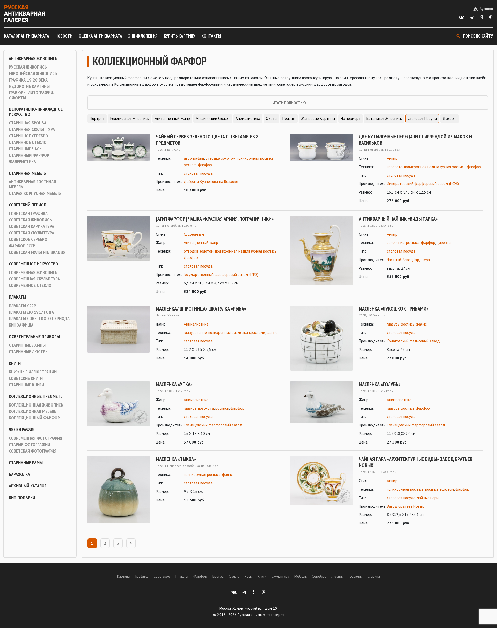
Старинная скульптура (32, 129)
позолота (395, 166)
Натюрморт (351, 118)
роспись (413, 242)
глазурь (393, 324)
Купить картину (179, 36)
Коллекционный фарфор (34, 417)
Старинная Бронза (27, 122)
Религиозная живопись (129, 118)
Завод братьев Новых (405, 506)
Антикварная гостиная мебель (32, 184)
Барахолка (19, 474)
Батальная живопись (384, 118)
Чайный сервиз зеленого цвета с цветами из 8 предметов (207, 140)
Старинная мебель (27, 173)
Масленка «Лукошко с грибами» (393, 309)
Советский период (28, 205)
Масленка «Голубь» (379, 384)
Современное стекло (30, 285)
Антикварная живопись (33, 58)
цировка (444, 242)
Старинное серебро (28, 135)
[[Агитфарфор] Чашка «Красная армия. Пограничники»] (118, 255)
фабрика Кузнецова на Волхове (211, 181)
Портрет (97, 118)
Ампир (392, 158)
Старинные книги (26, 384)
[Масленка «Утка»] (118, 413)
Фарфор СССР (22, 245)
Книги (15, 363)
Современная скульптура (34, 279)
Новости (63, 36)
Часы (248, 576)
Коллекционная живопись (36, 405)
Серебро (319, 576)
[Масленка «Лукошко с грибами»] (321, 338)
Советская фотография (32, 451)
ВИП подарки (22, 497)
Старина (374, 576)
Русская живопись (28, 67)
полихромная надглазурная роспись (434, 166)
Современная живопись (33, 272)
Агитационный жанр (172, 118)
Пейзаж (288, 118)
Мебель (300, 576)
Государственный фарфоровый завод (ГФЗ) (221, 274)
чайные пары (428, 497)
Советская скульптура (31, 232)
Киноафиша (21, 325)
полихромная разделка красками (236, 332)
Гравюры (355, 576)
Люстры (337, 576)
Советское (162, 576)
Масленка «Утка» (174, 384)
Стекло (234, 576)
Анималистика (248, 118)
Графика (141, 576)
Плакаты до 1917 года (31, 312)
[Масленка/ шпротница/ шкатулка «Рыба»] (118, 333)
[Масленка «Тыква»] (118, 489)
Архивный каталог (27, 486)
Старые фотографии (29, 444)
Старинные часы (25, 148)
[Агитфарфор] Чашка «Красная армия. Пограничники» (215, 219)
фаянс (272, 332)
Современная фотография (35, 438)
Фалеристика (22, 161)
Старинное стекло (28, 142)
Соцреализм (194, 234)
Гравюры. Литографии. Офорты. (31, 95)
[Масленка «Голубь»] (321, 413)
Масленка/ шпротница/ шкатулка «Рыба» (201, 309)
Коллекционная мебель (32, 411)
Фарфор (200, 576)
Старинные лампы (27, 345)
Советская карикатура (31, 226)
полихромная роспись (255, 158)
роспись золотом (439, 489)
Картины (123, 576)
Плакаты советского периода (39, 318)
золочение (396, 242)
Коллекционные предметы (36, 396)
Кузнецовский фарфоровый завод (213, 425)
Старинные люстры (28, 351)
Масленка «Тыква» (176, 459)
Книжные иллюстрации (33, 371)
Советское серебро (28, 239)
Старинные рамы (26, 462)
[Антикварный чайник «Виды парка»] (321, 250)
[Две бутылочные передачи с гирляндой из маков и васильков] (321, 169)
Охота (271, 118)
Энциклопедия (143, 36)
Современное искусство (33, 264)
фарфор (205, 164)
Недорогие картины (29, 86)
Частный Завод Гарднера (408, 259)
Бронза (218, 576)
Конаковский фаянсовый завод (413, 340)
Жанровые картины (318, 118)
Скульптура (280, 576)
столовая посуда (198, 173)
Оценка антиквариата (100, 36)
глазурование (195, 332)
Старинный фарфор (29, 155)
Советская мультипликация (37, 252)
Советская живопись (30, 220)
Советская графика (28, 213)
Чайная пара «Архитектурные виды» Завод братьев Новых (415, 462)
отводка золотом (220, 158)
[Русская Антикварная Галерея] (24, 13)
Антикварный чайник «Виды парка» (398, 219)
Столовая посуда (422, 118)
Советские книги (26, 378)
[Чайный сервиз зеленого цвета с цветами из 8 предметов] (118, 164)
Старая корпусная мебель (35, 193)
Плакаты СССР (22, 305)
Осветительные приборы (34, 336)
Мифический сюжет (213, 118)
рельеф (190, 164)
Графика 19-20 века (28, 80)
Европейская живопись (33, 73)
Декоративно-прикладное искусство (36, 112)
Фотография (21, 429)
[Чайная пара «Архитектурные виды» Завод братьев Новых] (321, 491)
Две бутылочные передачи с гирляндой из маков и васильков (415, 140)
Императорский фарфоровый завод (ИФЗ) (423, 183)
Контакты (211, 36)
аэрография (194, 158)
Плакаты (17, 297)
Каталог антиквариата (26, 36)
